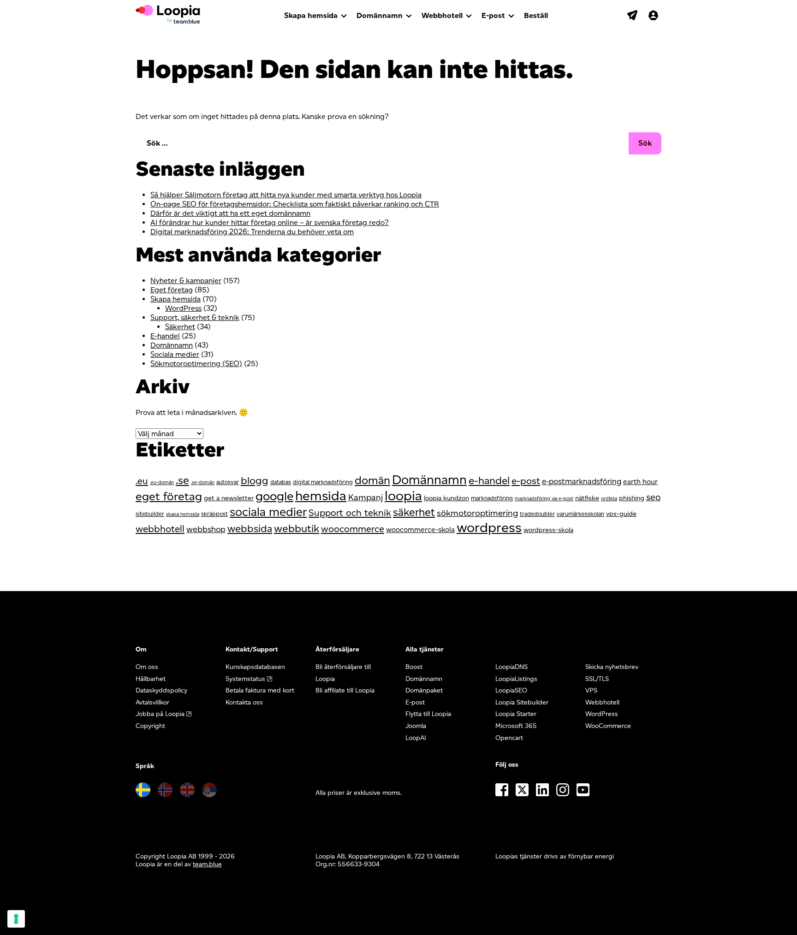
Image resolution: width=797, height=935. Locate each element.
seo (653, 497)
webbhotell (160, 528)
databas (280, 482)
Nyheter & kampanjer (185, 280)
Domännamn (380, 15)
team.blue (207, 864)
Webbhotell (442, 15)
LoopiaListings (516, 679)
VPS (591, 690)
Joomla (415, 726)
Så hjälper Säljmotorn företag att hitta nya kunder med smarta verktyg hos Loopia (286, 194)
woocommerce (352, 528)
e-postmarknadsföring (581, 481)
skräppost (214, 513)
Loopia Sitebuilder (521, 702)
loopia (403, 495)
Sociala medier (174, 354)
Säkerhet (180, 326)
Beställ (536, 15)
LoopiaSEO (511, 690)
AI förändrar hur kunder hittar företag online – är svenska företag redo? (269, 222)
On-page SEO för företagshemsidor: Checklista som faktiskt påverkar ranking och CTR (294, 204)
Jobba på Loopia (160, 714)
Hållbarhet (151, 679)
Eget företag (171, 289)
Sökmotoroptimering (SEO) (196, 363)
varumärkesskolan (580, 513)
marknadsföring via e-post (544, 499)
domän (372, 480)
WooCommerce (608, 726)
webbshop (206, 529)
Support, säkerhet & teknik (194, 317)
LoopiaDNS (511, 667)
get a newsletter (229, 498)
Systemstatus (245, 679)
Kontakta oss (244, 702)
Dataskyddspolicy (161, 690)
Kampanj (365, 497)
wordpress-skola (548, 530)
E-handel (165, 335)
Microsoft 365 (516, 726)
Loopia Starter (515, 714)
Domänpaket (424, 690)
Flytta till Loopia (428, 714)
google (274, 496)
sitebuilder (150, 513)
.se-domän (202, 482)
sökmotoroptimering (477, 513)
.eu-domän (162, 482)
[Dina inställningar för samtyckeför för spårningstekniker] (16, 919)
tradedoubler (537, 513)
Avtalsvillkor (152, 702)
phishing (631, 498)
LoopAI (415, 738)
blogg (254, 480)
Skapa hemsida (311, 15)
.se (182, 480)
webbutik (296, 528)
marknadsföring (492, 498)
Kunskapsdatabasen (255, 667)
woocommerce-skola (420, 529)
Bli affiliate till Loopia (345, 690)
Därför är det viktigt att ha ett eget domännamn (230, 213)
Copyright (150, 726)
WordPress (183, 308)
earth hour (640, 481)
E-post (493, 15)
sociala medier (268, 511)
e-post (526, 480)
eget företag (169, 496)
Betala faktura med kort (260, 690)
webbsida (249, 528)
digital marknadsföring (323, 482)
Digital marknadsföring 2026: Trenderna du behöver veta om (252, 231)
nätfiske (587, 498)
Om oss (147, 667)
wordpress (489, 527)
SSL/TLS (597, 679)
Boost (413, 667)
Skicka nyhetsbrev (611, 667)
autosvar (227, 482)
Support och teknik (350, 512)
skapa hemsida (182, 514)
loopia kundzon (446, 498)
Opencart (509, 738)
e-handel (489, 480)
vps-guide (621, 513)
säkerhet (414, 512)
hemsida (320, 495)
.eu (142, 480)
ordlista (609, 499)
